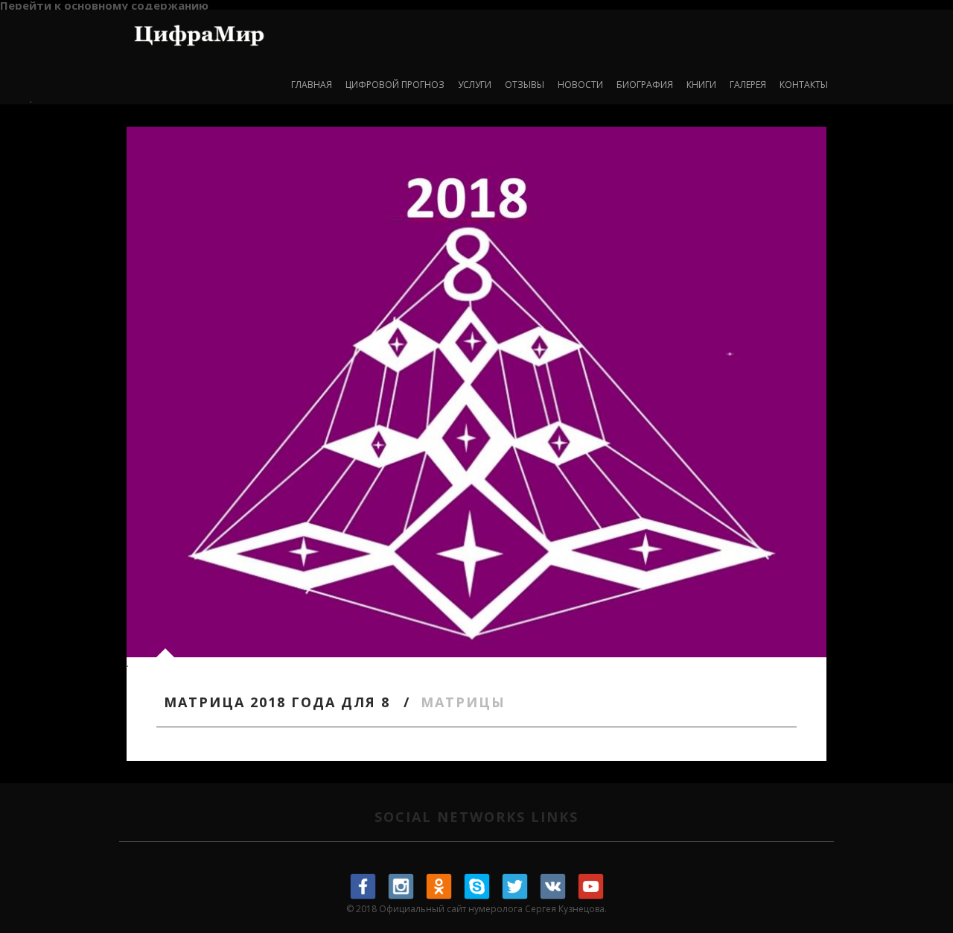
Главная (311, 84)
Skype (477, 886)
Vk (553, 886)
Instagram (401, 886)
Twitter (515, 886)
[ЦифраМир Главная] (199, 32)
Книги (701, 84)
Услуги (474, 84)
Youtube (591, 886)
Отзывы (524, 84)
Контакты (804, 84)
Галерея (748, 84)
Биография (644, 84)
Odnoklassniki (439, 886)
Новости (580, 84)
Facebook (363, 886)
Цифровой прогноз (394, 84)
